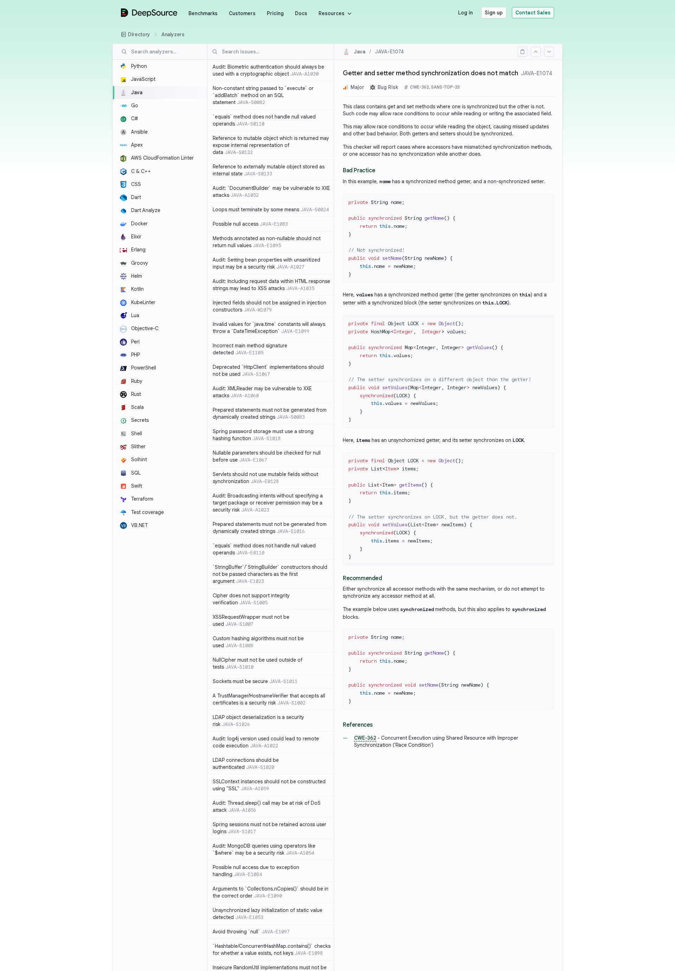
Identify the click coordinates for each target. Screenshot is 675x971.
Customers (242, 13)
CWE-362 (365, 738)
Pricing (275, 13)
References (358, 724)
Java (359, 52)
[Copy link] (522, 51)
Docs (301, 13)
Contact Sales (533, 12)
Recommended (362, 578)
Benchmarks (203, 13)
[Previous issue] (535, 51)
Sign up (494, 12)
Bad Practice (359, 170)
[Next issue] (549, 51)
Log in (465, 12)
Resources (332, 13)
